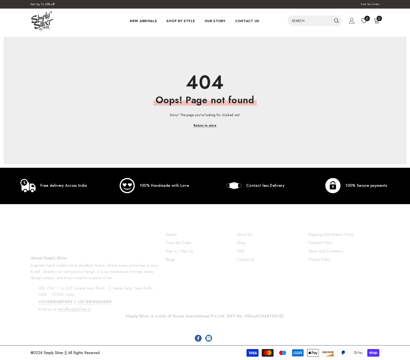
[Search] (314, 20)
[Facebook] (198, 338)
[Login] (352, 21)
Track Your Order (370, 4)
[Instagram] (208, 338)
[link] (54, 186)
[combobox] (310, 20)
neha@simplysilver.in (74, 309)
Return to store (205, 125)
